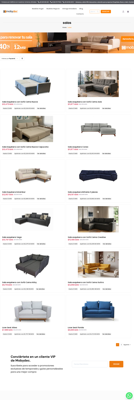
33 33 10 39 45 (44, 2)
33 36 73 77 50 (56, 2)
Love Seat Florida (76, 327)
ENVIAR (116, 364)
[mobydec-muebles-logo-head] (10, 10)
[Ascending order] (22, 59)
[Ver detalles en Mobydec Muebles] (32, 84)
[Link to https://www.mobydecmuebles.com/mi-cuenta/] (123, 11)
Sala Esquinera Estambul (13, 192)
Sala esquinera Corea (78, 147)
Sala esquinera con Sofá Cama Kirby (19, 282)
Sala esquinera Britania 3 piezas (83, 192)
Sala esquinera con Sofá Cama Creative (87, 237)
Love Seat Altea (9, 327)
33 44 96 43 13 (69, 2)
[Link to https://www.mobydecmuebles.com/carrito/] (128, 11)
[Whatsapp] (128, 395)
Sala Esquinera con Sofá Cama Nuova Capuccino (25, 147)
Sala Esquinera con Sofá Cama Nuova (20, 101)
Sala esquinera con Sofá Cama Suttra (86, 282)
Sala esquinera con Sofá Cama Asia (85, 101)
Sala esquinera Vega (12, 237)
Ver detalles (41, 108)
